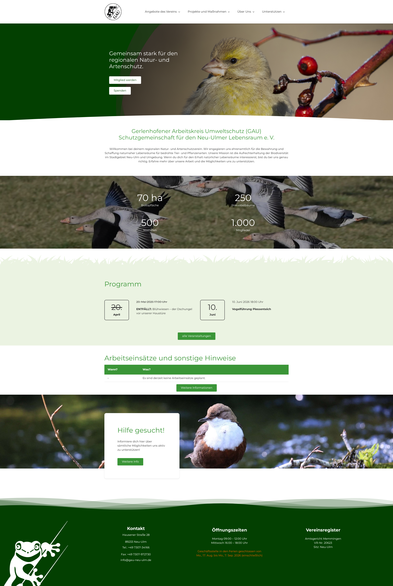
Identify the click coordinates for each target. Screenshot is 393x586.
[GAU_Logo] (113, 4)
